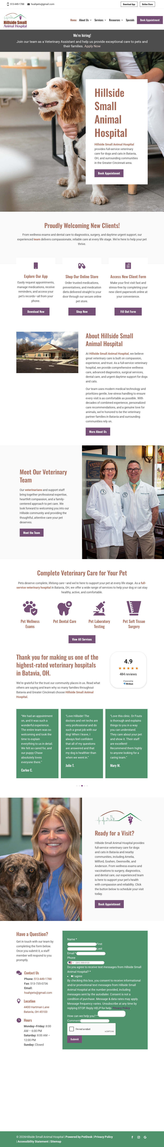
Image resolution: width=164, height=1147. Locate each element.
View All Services (82, 639)
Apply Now (92, 46)
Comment (73, 1020)
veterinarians (33, 490)
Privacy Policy (121, 1008)
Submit (74, 1039)
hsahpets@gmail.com (42, 4)
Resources (114, 20)
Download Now (35, 311)
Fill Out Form (128, 311)
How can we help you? (82, 1016)
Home (73, 20)
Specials (130, 20)
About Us (84, 20)
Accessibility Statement (33, 1141)
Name (72, 939)
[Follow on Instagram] (138, 1137)
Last (99, 948)
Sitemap (55, 1141)
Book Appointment (150, 20)
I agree (78, 976)
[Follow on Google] (145, 1137)
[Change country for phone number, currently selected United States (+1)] (70, 962)
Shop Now (82, 311)
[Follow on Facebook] (132, 1137)
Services (98, 20)
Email (71, 953)
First (99, 944)
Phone (71, 957)
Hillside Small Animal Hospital (114, 144)
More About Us (98, 432)
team (37, 239)
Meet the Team (31, 533)
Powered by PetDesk (79, 1137)
